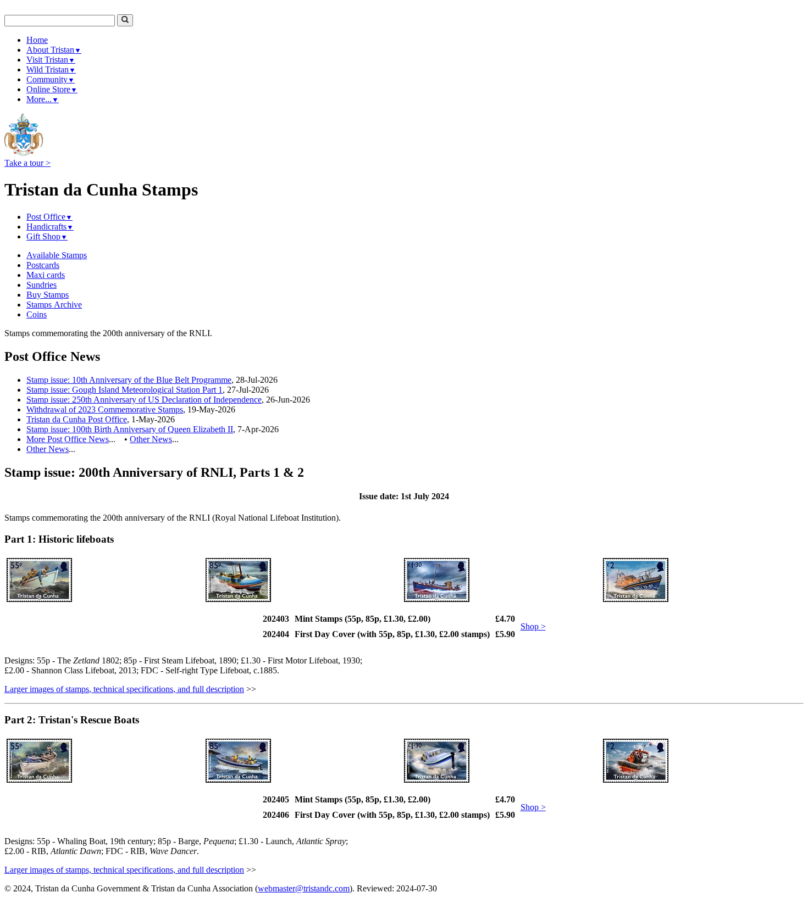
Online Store (52, 89)
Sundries (41, 284)
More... (42, 99)
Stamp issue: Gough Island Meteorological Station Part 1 (124, 389)
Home (37, 39)
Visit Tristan (50, 59)
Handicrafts (50, 226)
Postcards (42, 265)
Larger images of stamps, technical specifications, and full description (124, 689)
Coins (36, 314)
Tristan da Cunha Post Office (76, 419)
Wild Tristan (51, 69)
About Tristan (53, 49)
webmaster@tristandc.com (304, 888)
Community (50, 79)
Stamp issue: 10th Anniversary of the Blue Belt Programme (128, 379)
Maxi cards (45, 275)
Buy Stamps (47, 294)
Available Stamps (56, 255)
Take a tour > (27, 163)
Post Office (49, 216)
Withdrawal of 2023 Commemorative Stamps (104, 409)
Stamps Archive (54, 304)
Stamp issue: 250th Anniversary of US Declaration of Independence (144, 399)
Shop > (533, 626)
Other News (151, 439)
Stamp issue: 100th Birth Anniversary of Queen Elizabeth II (129, 429)
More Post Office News (67, 439)
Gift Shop (47, 236)
